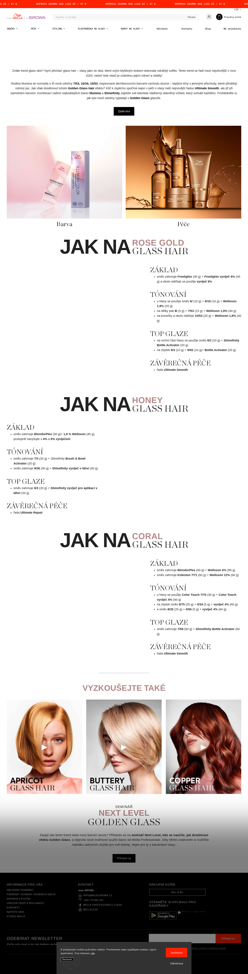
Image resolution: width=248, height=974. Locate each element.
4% (45, 439)
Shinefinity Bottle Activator (215, 629)
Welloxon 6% (217, 570)
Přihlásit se (124, 858)
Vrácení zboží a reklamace (25, 903)
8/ (176, 311)
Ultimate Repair (31, 512)
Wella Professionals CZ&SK (102, 905)
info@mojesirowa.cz (97, 895)
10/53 (198, 315)
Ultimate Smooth (207, 88)
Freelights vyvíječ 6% (219, 276)
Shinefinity (112, 93)
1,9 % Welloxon (74, 434)
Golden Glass (139, 98)
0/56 (189, 609)
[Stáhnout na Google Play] (163, 915)
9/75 (182, 604)
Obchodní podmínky (20, 890)
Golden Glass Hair (81, 88)
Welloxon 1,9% (216, 311)
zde (93, 953)
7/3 (36, 458)
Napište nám (15, 912)
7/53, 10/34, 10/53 (85, 83)
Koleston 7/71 (187, 575)
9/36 (37, 468)
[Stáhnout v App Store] (191, 915)
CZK (236, 9)
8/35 (170, 609)
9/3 (209, 340)
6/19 (208, 301)
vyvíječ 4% (221, 604)
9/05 (190, 350)
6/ (191, 301)
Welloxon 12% (220, 575)
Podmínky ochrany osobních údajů (31, 894)
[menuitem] (12, 28)
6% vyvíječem (60, 439)
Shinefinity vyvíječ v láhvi (70, 468)
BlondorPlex (43, 434)
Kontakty (13, 907)
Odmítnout (176, 963)
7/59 (180, 629)
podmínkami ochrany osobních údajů (205, 948)
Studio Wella (16, 916)
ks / (177, 892)
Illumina (95, 93)
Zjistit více (124, 111)
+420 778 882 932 (93, 900)
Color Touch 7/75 (194, 594)
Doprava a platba (19, 899)
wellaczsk (90, 910)
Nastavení (67, 959)
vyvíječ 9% (204, 281)
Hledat (192, 17)
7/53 (191, 311)
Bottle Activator (216, 350)
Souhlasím (177, 952)
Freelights (184, 276)
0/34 (200, 604)
